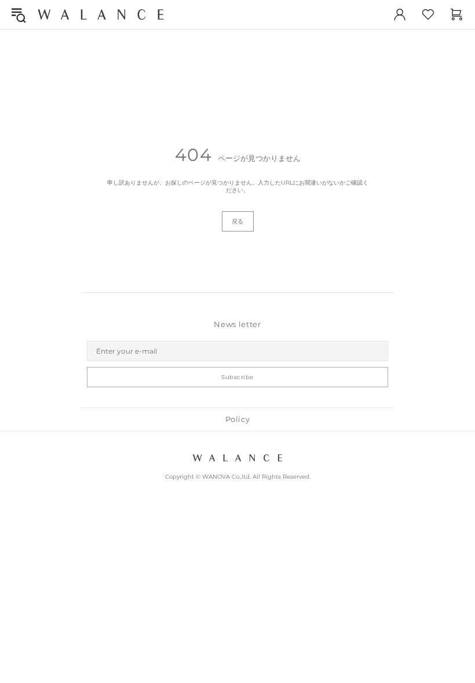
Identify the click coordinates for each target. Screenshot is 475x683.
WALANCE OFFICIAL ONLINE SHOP (101, 14)
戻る (238, 221)
